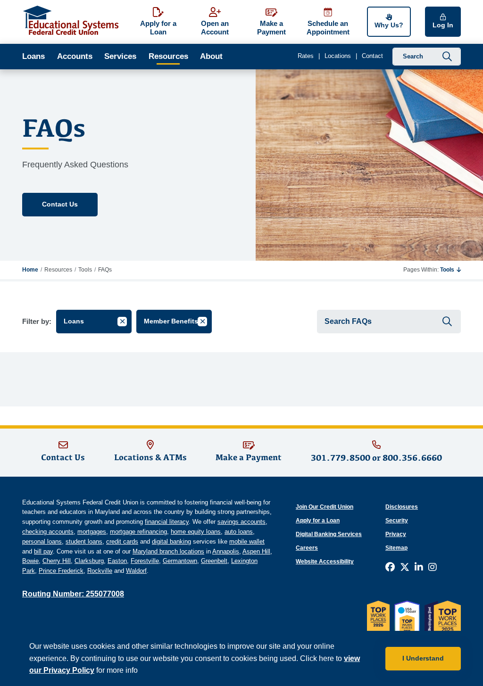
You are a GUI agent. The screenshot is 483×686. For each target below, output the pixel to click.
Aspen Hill (256, 551)
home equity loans (196, 531)
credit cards (122, 541)
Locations (338, 55)
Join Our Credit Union (324, 507)
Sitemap (396, 548)
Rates (306, 55)
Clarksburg (89, 560)
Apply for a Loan (318, 520)
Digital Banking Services (329, 534)
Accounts (74, 56)
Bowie (30, 560)
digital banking (171, 541)
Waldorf (136, 570)
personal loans (42, 541)
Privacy (395, 534)
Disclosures (401, 507)
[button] (450, 269)
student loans (84, 541)
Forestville (145, 560)
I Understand (423, 658)
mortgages (91, 531)
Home (30, 269)
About (211, 56)
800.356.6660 (412, 458)
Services (120, 56)
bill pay (43, 551)
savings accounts (241, 521)
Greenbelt (214, 560)
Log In (443, 25)
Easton (117, 560)
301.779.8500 (340, 458)
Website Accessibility (325, 561)
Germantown (180, 560)
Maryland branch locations (168, 551)
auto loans (239, 531)
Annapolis (225, 551)
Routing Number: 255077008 (73, 594)
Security (396, 520)
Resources (168, 56)
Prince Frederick (61, 570)
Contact (372, 55)
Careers (307, 548)
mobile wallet (247, 541)
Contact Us (60, 204)
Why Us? (389, 25)
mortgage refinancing (138, 531)
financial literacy (167, 521)
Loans (33, 56)
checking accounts (48, 531)
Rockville (99, 570)
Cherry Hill (56, 560)
